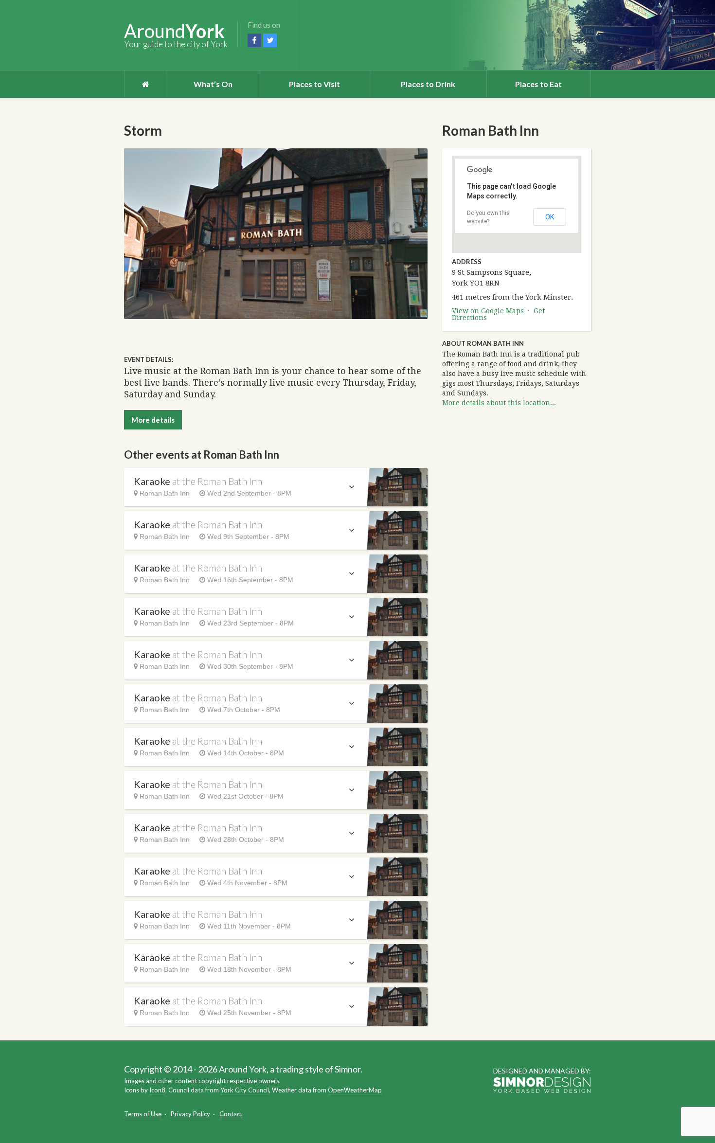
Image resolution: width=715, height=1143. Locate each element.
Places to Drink (428, 84)
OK (549, 217)
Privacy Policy (190, 1114)
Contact (230, 1114)
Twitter (270, 40)
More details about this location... (499, 403)
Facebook (254, 40)
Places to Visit (314, 84)
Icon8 (157, 1090)
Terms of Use (142, 1114)
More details (153, 419)
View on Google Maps (488, 311)
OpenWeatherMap (355, 1090)
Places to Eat (538, 84)
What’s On (213, 84)
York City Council (244, 1090)
